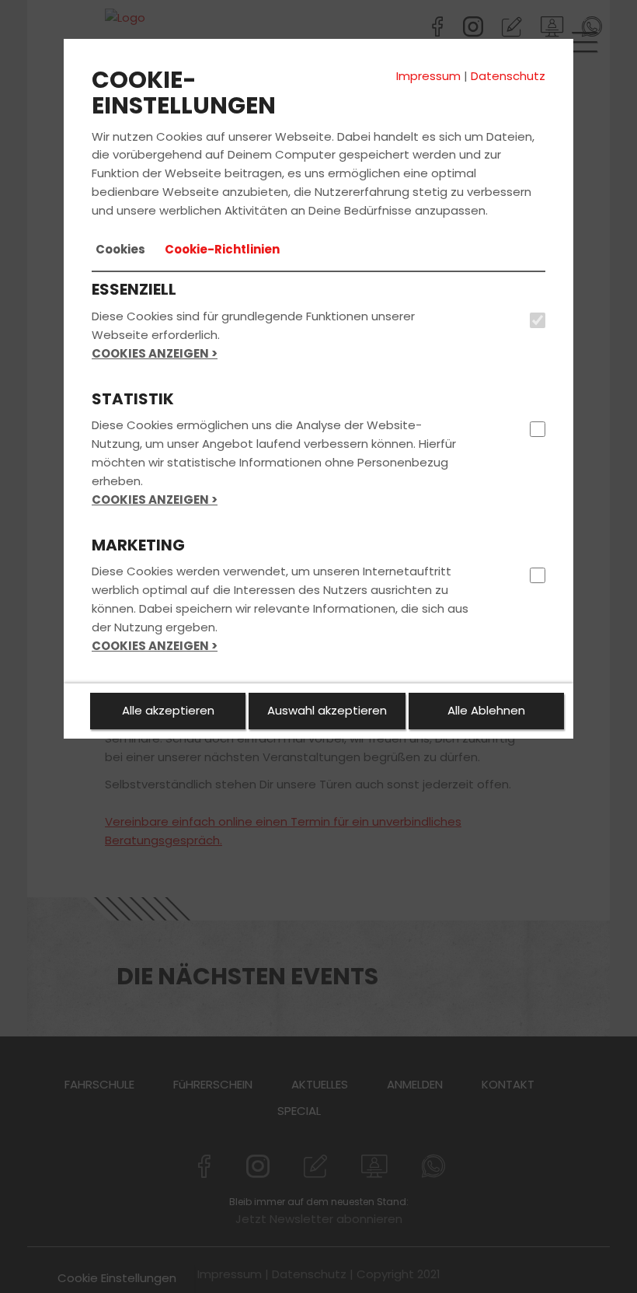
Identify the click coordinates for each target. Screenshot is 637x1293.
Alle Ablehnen (486, 710)
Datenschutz (508, 76)
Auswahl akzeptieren (327, 710)
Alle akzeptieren (168, 710)
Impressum (428, 76)
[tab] (120, 250)
